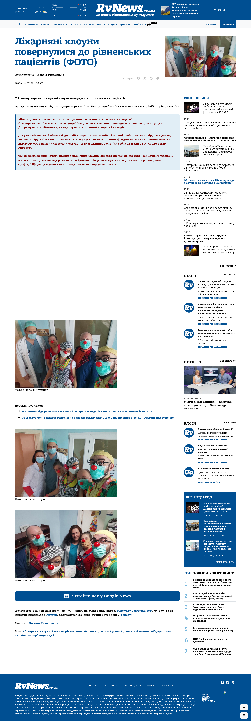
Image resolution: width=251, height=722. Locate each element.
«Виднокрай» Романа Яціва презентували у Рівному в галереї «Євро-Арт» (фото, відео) (212, 596)
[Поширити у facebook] (138, 78)
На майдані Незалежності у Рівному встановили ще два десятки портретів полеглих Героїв (219, 150)
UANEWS (228, 24)
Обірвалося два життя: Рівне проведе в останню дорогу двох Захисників (209, 181)
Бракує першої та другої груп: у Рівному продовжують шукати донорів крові (205, 238)
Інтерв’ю (61, 24)
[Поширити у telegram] (158, 78)
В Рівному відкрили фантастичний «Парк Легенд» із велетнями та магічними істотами (87, 411)
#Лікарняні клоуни (36, 631)
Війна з (145, 24)
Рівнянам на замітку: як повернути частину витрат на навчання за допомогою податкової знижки (205, 195)
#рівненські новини (135, 631)
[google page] (215, 10)
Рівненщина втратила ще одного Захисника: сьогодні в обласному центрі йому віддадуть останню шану (212, 584)
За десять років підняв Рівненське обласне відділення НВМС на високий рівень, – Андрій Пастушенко (98, 417)
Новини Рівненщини (44, 623)
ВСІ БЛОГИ (229, 422)
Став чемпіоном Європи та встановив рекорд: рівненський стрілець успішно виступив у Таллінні (208, 211)
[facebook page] (219, 10)
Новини (31, 24)
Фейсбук (126, 614)
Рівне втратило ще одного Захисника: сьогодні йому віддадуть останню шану (219, 249)
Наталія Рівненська (49, 75)
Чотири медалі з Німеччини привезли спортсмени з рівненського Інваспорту (210, 139)
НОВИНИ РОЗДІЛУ (225, 562)
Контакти (111, 685)
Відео (112, 24)
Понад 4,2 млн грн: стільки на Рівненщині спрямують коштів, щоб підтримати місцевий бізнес (210, 125)
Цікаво (125, 24)
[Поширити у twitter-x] (145, 78)
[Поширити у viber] (151, 78)
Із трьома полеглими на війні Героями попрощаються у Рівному (213, 629)
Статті (76, 24)
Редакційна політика (140, 685)
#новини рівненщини (67, 631)
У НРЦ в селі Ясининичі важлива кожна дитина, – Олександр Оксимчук (208, 405)
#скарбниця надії (41, 635)
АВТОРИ (211, 24)
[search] (19, 24)
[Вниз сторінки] (244, 715)
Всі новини (228, 265)
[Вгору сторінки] (244, 707)
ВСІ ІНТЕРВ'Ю (228, 361)
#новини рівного (96, 631)
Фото (100, 24)
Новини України (209, 482)
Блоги (89, 24)
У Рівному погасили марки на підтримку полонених (209, 224)
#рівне (115, 631)
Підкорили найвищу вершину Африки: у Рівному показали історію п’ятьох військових (209, 168)
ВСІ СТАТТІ (230, 274)
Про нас (92, 685)
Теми (44, 24)
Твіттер (51, 614)
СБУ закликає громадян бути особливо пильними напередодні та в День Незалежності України (185, 10)
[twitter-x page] (224, 10)
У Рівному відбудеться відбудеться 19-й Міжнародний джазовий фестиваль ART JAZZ (218, 108)
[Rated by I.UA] (230, 693)
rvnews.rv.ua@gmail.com (134, 610)
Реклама (167, 685)
